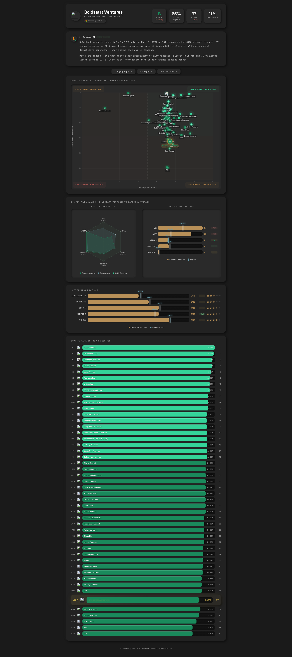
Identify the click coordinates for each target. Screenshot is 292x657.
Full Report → (146, 71)
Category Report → (123, 71)
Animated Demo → (168, 71)
